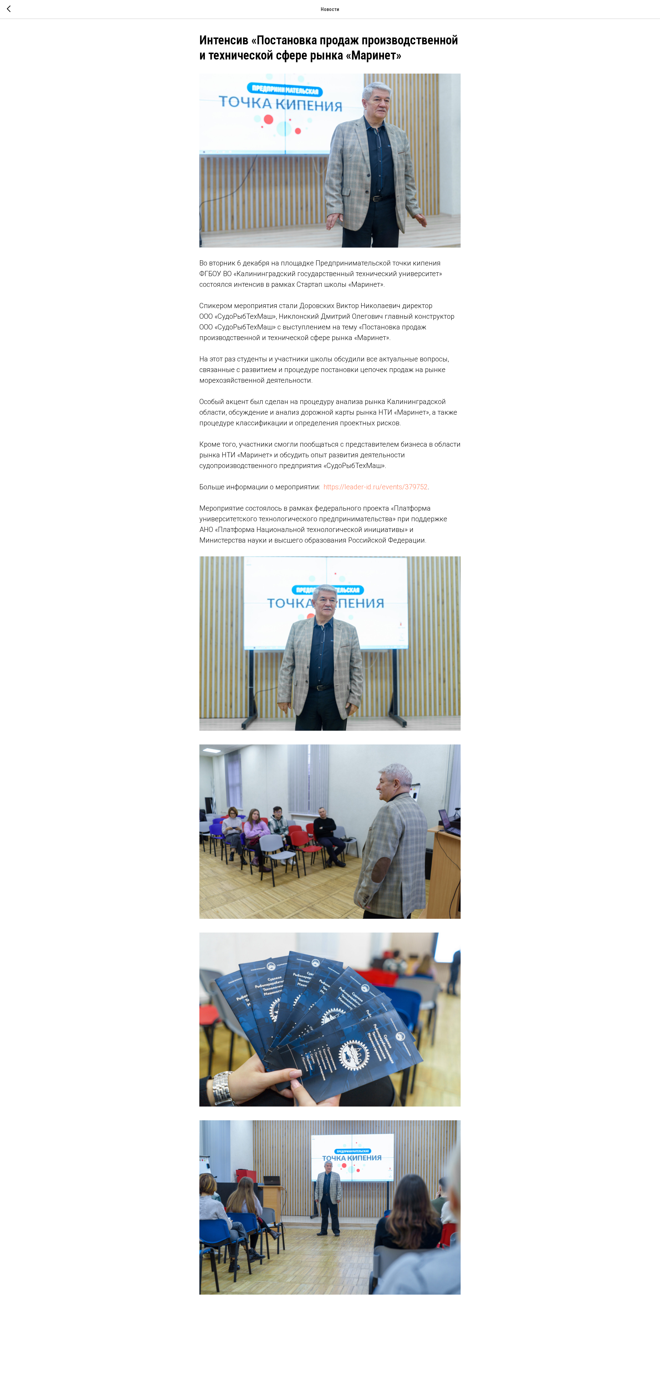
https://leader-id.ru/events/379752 (375, 487)
